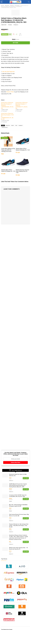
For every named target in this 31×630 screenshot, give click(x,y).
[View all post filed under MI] (22, 586)
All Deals (7, 5)
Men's (12, 125)
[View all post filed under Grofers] (9, 586)
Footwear (17, 5)
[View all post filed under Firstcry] (9, 579)
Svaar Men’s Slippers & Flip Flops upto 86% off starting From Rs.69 (8, 150)
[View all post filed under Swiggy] (22, 606)
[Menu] (1, 2)
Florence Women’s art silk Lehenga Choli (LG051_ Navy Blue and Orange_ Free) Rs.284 (18, 525)
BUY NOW (15, 42)
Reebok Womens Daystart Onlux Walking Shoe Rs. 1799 (22, 171)
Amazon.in (16, 24)
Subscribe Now (15, 462)
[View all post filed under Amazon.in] (22, 573)
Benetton (8, 125)
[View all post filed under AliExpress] (9, 573)
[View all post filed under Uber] (22, 613)
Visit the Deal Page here (8, 71)
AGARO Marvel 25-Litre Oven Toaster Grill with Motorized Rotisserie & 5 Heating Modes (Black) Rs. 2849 (18, 485)
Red (16, 125)
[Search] (28, 2)
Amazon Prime (10, 91)
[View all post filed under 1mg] (9, 566)
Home (2, 5)
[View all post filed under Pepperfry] (22, 599)
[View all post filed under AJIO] (22, 566)
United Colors (5, 127)
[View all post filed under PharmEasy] (9, 606)
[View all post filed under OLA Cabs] (22, 593)
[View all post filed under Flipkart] (22, 579)
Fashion (12, 5)
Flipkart (10, 501)
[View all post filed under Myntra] (9, 593)
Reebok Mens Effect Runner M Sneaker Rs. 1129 (23, 149)
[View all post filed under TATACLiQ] (9, 613)
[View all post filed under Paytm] (9, 599)
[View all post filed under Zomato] (9, 620)
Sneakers (21, 125)
